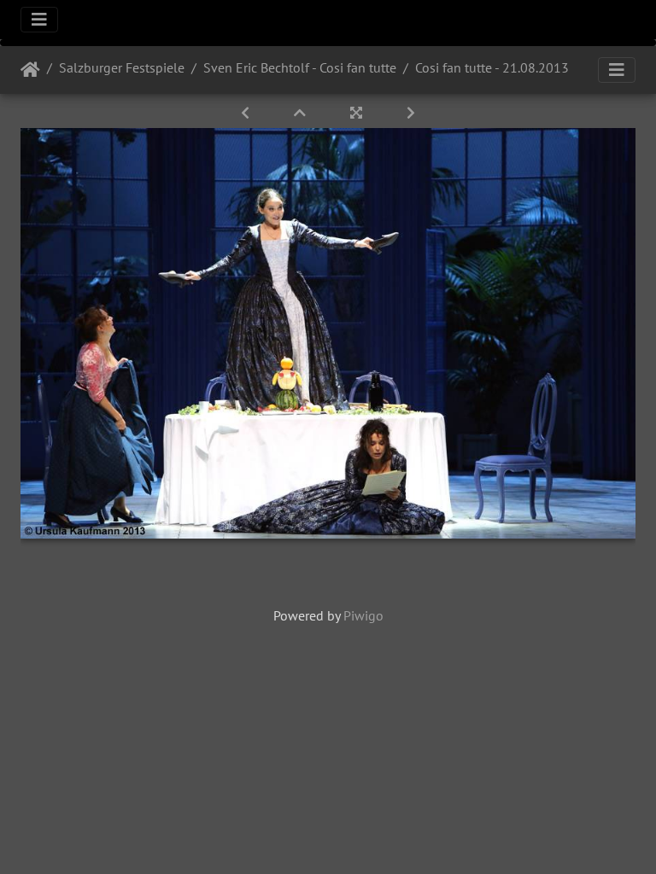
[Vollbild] (358, 112)
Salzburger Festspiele (121, 67)
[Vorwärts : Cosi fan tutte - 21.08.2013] (411, 112)
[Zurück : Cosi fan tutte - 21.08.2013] (246, 112)
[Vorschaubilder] (301, 112)
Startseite (30, 70)
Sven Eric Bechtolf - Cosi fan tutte (299, 67)
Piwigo (363, 615)
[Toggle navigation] (39, 19)
